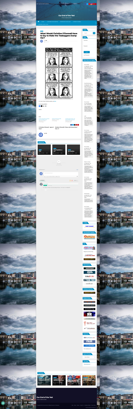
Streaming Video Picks (43, 24)
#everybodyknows (87, 364)
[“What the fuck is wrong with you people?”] (89, 226)
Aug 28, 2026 (41, 382)
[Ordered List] (50, 176)
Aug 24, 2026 (56, 382)
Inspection (55, 377)
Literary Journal (77, 21)
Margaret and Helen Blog (88, 251)
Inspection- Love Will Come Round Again (88, 179)
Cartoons (55, 148)
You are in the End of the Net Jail (91, 407)
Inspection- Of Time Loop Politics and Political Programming (88, 67)
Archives (78, 405)
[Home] (38, 21)
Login (77, 169)
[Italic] (46, 176)
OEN (46, 40)
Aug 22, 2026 (71, 383)
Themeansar (57, 405)
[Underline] (47, 176)
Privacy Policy (93, 405)
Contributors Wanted (52, 21)
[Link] (56, 176)
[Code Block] (55, 176)
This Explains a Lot (57, 150)
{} (57, 176)
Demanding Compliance (42, 379)
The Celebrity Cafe (87, 348)
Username (86, 40)
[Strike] (49, 176)
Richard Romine (41, 377)
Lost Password (86, 55)
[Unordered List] (52, 176)
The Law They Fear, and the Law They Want (88, 380)
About (75, 405)
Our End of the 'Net (66, 15)
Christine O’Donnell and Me (56, 118)
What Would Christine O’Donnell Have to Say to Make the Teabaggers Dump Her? (58, 35)
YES (40, 151)
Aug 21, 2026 (86, 382)
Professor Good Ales (65, 21)
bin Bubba (71, 151)
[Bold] (44, 176)
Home (43, 21)
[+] (59, 176)
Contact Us (82, 405)
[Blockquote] (53, 176)
